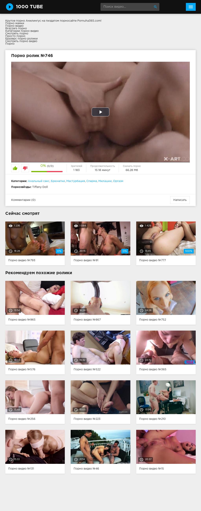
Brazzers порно (16, 28)
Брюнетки (58, 181)
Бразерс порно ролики (21, 39)
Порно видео (14, 26)
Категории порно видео (22, 31)
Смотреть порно (16, 33)
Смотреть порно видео (21, 41)
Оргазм (118, 181)
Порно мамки (14, 23)
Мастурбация (75, 181)
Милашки (105, 181)
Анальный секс (38, 181)
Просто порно (15, 36)
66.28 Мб (132, 170)
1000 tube (29, 7)
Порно (10, 44)
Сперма (91, 181)
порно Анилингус (28, 21)
